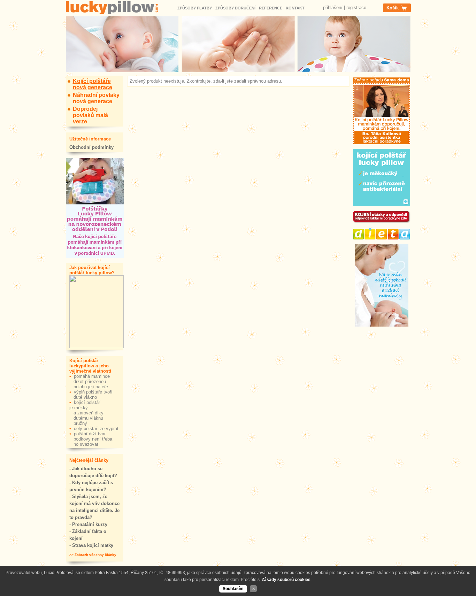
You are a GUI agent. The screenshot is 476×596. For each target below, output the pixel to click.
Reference (270, 8)
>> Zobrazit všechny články (92, 555)
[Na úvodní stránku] (118, 8)
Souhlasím (233, 588)
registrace (356, 7)
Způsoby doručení (235, 8)
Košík (392, 7)
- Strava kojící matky (91, 545)
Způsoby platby (194, 8)
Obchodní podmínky (91, 147)
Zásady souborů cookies (286, 579)
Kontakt (295, 8)
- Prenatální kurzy (88, 524)
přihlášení (333, 7)
